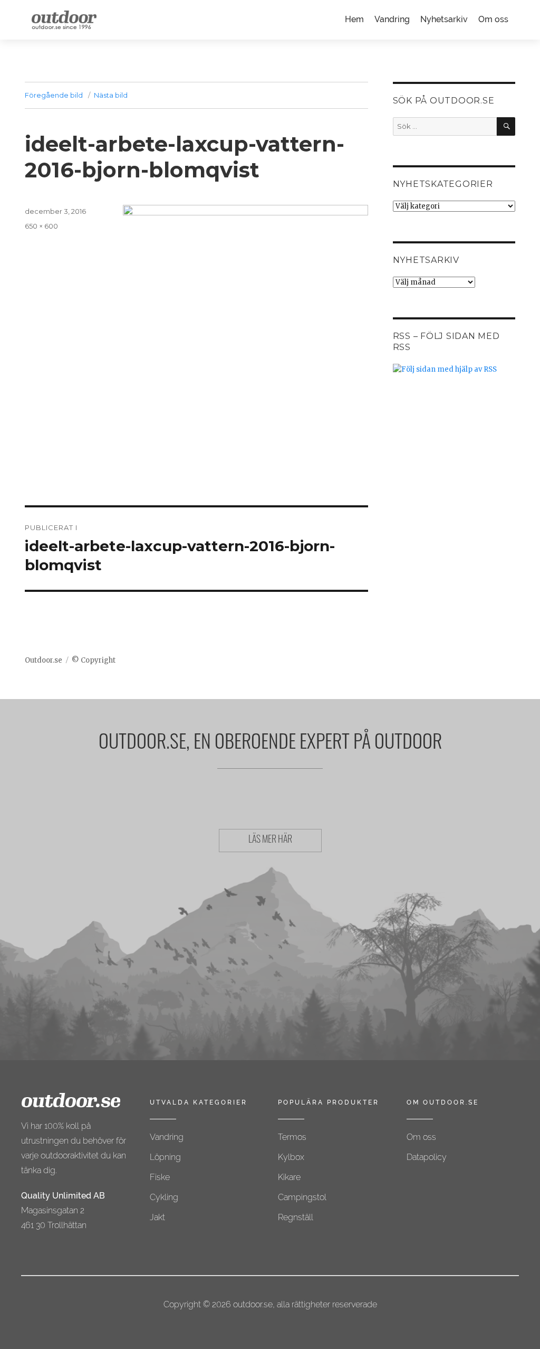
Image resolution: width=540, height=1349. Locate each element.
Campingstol (302, 1197)
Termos (292, 1137)
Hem (354, 19)
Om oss (493, 19)
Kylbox (291, 1157)
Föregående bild (54, 95)
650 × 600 (41, 226)
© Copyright (93, 660)
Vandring (392, 19)
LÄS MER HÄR (270, 840)
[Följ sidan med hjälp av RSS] (454, 369)
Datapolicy (427, 1157)
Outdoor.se (43, 660)
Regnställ (295, 1217)
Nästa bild (111, 95)
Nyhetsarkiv (444, 19)
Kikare (289, 1177)
